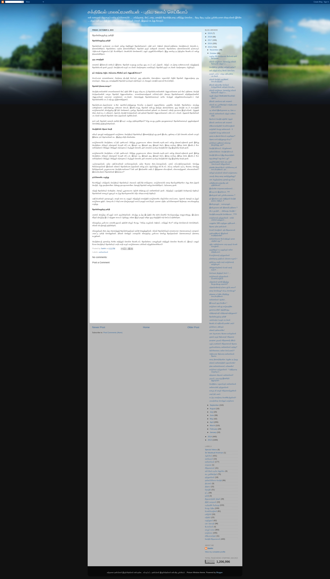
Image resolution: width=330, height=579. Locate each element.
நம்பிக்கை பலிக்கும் (216, 327)
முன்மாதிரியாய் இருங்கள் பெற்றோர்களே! (218, 234)
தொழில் (208, 490)
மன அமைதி (209, 524)
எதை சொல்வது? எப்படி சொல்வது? (222, 291)
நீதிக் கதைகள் (210, 502)
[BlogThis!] (124, 248)
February (214, 429)
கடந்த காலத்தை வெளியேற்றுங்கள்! (222, 398)
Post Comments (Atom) (112, 333)
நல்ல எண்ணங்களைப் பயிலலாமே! (221, 366)
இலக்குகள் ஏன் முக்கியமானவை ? (222, 195)
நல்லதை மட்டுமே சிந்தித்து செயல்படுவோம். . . (219, 295)
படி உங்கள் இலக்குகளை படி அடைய (222, 110)
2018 (210, 37)
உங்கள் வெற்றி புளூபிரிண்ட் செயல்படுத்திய (219, 81)
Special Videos (211, 450)
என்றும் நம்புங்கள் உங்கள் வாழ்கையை (223, 173)
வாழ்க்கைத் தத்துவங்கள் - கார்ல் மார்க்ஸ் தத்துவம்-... (221, 219)
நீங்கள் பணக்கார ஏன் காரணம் (220, 101)
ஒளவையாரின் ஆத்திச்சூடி (219, 310)
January (213, 432)
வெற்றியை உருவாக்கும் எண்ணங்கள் (222, 384)
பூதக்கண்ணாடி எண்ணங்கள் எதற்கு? (223, 347)
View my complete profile (215, 552)
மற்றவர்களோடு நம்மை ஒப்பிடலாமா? (222, 287)
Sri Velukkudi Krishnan (214, 453)
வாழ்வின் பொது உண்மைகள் (219, 133)
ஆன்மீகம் (208, 456)
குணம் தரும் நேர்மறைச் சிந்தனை (221, 337)
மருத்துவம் (209, 520)
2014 (210, 437)
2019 (210, 33)
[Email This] (122, 248)
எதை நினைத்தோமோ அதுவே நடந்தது (223, 359)
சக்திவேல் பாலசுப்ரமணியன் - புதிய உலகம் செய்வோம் (138, 12)
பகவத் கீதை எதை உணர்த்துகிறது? (222, 176)
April (212, 422)
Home (146, 327)
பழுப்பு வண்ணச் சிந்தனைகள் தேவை (223, 344)
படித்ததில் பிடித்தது (212, 505)
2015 (210, 47)
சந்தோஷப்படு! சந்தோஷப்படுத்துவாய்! (223, 313)
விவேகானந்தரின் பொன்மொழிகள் (222, 126)
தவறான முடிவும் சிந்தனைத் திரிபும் (222, 340)
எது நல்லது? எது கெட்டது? (219, 158)
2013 (210, 440)
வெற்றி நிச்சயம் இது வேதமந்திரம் (221, 155)
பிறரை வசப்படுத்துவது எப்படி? (220, 139)
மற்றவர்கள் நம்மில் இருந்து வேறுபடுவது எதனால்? (219, 283)
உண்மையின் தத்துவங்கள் (218, 387)
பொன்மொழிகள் (211, 511)
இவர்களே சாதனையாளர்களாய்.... (222, 189)
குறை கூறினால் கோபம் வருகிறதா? (222, 136)
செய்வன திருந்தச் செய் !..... (220, 273)
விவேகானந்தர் (210, 536)
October (213, 53)
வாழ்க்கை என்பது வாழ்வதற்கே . (221, 306)
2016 (210, 43)
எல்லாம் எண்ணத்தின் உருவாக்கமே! (222, 363)
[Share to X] (127, 248)
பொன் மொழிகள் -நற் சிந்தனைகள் (222, 230)
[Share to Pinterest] (132, 248)
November (214, 50)
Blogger (219, 572)
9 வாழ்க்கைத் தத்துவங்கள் (219, 255)
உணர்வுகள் (209, 459)
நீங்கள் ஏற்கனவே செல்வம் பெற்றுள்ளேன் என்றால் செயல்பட (222, 86)
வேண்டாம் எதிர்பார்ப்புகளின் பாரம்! (221, 323)
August (213, 409)
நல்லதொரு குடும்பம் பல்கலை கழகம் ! (223, 259)
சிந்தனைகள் (210, 468)
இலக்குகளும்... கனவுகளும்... (220, 204)
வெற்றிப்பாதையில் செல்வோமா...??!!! (223, 214)
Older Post (193, 327)
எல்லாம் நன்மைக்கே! (217, 330)
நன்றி (207, 496)
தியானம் (208, 483)
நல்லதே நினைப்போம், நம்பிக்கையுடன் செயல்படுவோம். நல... (223, 168)
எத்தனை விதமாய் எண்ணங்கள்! (221, 375)
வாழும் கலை (209, 530)
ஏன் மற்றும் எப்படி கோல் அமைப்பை (222, 71)
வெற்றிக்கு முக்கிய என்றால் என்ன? (222, 67)
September (214, 405)
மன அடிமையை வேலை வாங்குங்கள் (222, 334)
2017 (210, 40)
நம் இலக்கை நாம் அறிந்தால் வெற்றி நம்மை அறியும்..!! (222, 200)
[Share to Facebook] (129, 248)
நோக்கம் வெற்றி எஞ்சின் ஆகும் (221, 119)
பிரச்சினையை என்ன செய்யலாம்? (221, 351)
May (212, 419)
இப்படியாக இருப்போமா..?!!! (219, 192)
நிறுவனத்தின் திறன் (212, 499)
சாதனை (208, 465)
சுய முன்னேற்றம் (211, 474)
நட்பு (206, 493)
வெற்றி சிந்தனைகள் (212, 539)
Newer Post (98, 327)
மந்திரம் (208, 517)
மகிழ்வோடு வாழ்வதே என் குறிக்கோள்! (218, 184)
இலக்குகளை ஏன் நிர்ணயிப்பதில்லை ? (223, 208)
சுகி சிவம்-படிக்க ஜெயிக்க (215, 471)
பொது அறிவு (209, 508)
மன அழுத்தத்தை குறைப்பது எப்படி (222, 180)
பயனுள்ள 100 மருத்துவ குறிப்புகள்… (223, 223)
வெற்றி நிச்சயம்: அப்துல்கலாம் (220, 148)
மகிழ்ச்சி (208, 514)
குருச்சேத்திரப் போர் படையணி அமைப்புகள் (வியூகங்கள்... (220, 163)
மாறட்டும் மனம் (214, 394)
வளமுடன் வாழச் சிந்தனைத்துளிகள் (222, 391)
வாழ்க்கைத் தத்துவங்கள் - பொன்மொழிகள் (219, 278)
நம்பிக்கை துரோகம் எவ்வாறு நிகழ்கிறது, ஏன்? (219, 144)
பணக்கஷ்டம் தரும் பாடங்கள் (219, 320)
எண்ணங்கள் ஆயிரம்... (217, 300)
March (213, 425)
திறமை (207, 487)
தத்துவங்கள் (209, 477)
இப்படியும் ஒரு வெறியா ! (218, 303)
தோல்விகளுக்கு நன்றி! (217, 317)
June (212, 415)
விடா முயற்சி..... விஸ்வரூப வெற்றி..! (222, 211)
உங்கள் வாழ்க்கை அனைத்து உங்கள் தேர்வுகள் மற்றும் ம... (222, 63)
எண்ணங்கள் (103, 252)
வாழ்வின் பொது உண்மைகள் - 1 (221, 129)
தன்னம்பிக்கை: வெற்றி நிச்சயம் (221, 152)
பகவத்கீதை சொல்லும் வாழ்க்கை (221, 401)
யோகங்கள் (209, 527)
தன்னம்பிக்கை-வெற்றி (213, 480)
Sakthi (210, 548)
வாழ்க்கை (208, 533)
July (212, 412)
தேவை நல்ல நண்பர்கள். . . (219, 227)
